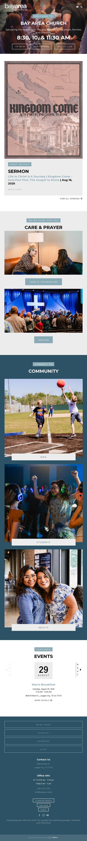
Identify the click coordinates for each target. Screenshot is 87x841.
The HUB (43, 805)
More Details (42, 700)
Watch (11, 190)
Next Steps (41, 47)
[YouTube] (47, 815)
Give (43, 749)
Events (43, 733)
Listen (18, 190)
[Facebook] (39, 815)
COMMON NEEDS (43, 801)
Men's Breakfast (43, 684)
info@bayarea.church (43, 792)
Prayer (43, 340)
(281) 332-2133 (43, 789)
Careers (43, 741)
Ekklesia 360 (54, 837)
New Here (43, 725)
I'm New (20, 47)
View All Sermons (70, 199)
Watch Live (64, 47)
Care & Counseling (43, 282)
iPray (44, 810)
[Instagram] (43, 815)
